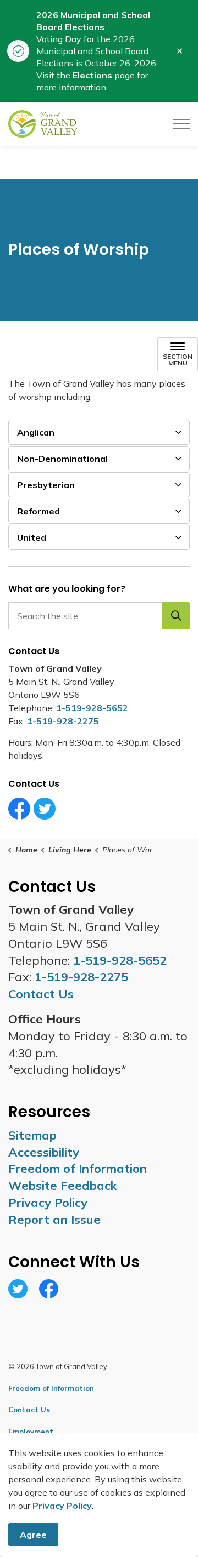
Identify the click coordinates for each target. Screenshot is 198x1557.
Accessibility (43, 1152)
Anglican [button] (35, 432)
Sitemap (32, 1135)
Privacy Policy (62, 1505)
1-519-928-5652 (92, 707)
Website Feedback (62, 1185)
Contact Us (29, 1409)
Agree (33, 1534)
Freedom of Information (77, 1168)
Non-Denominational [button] (62, 458)
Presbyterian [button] (46, 484)
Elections (93, 75)
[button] (176, 615)
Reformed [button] (38, 511)
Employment (30, 1431)
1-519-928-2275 (63, 720)
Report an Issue (54, 1219)
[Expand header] (181, 124)
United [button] (31, 537)
